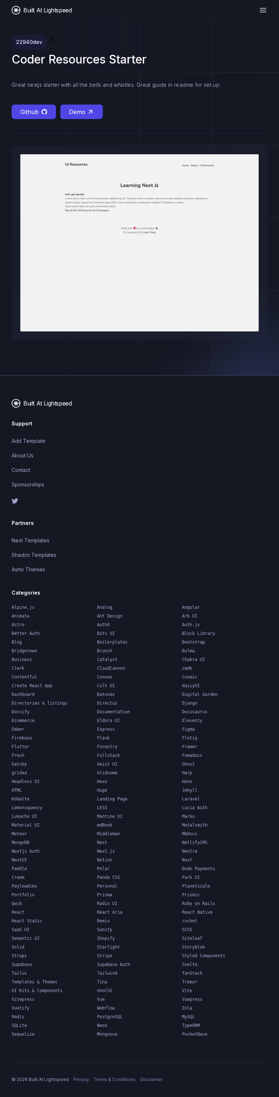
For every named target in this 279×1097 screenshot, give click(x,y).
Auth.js (191, 624)
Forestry (107, 746)
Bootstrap (193, 642)
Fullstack (108, 755)
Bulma (188, 650)
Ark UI (189, 616)
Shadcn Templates (34, 555)
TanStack (192, 973)
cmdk (187, 668)
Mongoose (107, 1034)
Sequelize (23, 1034)
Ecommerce (23, 720)
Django (189, 703)
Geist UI (107, 764)
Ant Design (109, 616)
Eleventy (192, 720)
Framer (189, 746)
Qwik (17, 903)
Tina (102, 981)
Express (106, 729)
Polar (103, 868)
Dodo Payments (198, 868)
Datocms (106, 694)
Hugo (102, 790)
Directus (107, 703)
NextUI (19, 859)
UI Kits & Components (37, 990)
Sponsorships (28, 484)
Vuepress (192, 999)
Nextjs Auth (26, 851)
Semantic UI (26, 938)
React (18, 912)
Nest (102, 842)
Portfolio (23, 894)
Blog (17, 642)
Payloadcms (24, 886)
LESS (102, 807)
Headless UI (26, 781)
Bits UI (106, 633)
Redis (18, 1016)
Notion (104, 859)
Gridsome (107, 772)
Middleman (108, 833)
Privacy (81, 1079)
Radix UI (107, 903)
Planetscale (196, 886)
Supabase (22, 964)
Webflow (106, 1008)
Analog (104, 607)
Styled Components (203, 955)
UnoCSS (104, 990)
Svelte (189, 964)
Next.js (106, 851)
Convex (104, 677)
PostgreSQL (109, 1016)
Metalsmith (194, 825)
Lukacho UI (24, 816)
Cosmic (189, 677)
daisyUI (191, 685)
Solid (18, 947)
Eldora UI (108, 720)
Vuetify (20, 1008)
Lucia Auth (194, 807)
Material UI (26, 825)
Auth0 (103, 624)
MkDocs (189, 833)
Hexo (102, 781)
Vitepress (23, 999)
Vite (187, 990)
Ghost (188, 764)
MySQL (188, 1016)
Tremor (189, 981)
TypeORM (191, 1025)
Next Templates (30, 540)
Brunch (104, 650)
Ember (18, 729)
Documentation (113, 711)
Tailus (19, 973)
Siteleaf (192, 938)
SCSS (187, 929)
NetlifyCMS (194, 842)
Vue (101, 999)
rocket (189, 920)
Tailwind (107, 973)
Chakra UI (193, 659)
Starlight (108, 947)
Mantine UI (109, 816)
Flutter (20, 746)
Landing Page (112, 799)
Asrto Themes (28, 569)
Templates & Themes (34, 981)
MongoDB (20, 842)
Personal (107, 886)
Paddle (19, 868)
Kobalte (20, 799)
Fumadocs (192, 755)
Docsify (20, 711)
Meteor (19, 833)
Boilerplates (112, 642)
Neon (102, 1025)
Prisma (104, 894)
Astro (18, 624)
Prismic (191, 894)
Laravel (191, 799)
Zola (187, 1008)
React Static (27, 920)
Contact (21, 470)
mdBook (104, 825)
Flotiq (189, 738)
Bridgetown (24, 650)
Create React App (32, 685)
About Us (22, 455)
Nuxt (187, 859)
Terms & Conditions (114, 1079)
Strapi (19, 955)
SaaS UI (20, 929)
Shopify (106, 938)
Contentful (24, 677)
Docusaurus (194, 711)
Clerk (18, 668)
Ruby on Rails (198, 903)
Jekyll (189, 790)
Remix (103, 920)
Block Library (198, 633)
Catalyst (107, 659)
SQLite (19, 1025)
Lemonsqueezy (27, 807)
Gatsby (19, 764)
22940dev (29, 42)
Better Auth (26, 633)
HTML (17, 790)
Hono (187, 781)
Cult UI (106, 685)
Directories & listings (40, 703)
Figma (188, 729)
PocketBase (194, 1034)
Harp (187, 772)
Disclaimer (151, 1079)
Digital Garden (200, 694)
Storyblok (193, 947)
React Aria (109, 912)
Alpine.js (23, 607)
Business (22, 659)
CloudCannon (111, 668)
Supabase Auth (113, 964)
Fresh (18, 755)
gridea (19, 772)
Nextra (189, 851)
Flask (103, 738)
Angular (191, 607)
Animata (20, 616)
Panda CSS (108, 877)
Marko (188, 816)
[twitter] (73, 501)
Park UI (191, 877)
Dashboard (23, 694)
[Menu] (263, 10)
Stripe (104, 955)
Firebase (22, 738)
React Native (197, 912)
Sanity (104, 929)
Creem (18, 877)
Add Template (28, 441)
